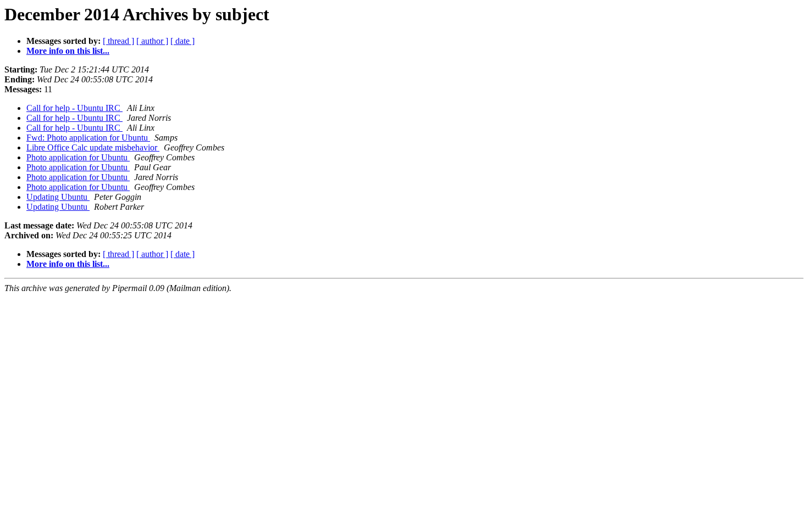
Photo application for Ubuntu (78, 157)
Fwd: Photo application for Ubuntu (88, 137)
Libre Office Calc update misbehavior (92, 147)
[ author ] (152, 41)
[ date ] (182, 41)
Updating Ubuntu (58, 197)
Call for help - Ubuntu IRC (74, 108)
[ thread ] (118, 41)
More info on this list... (67, 50)
